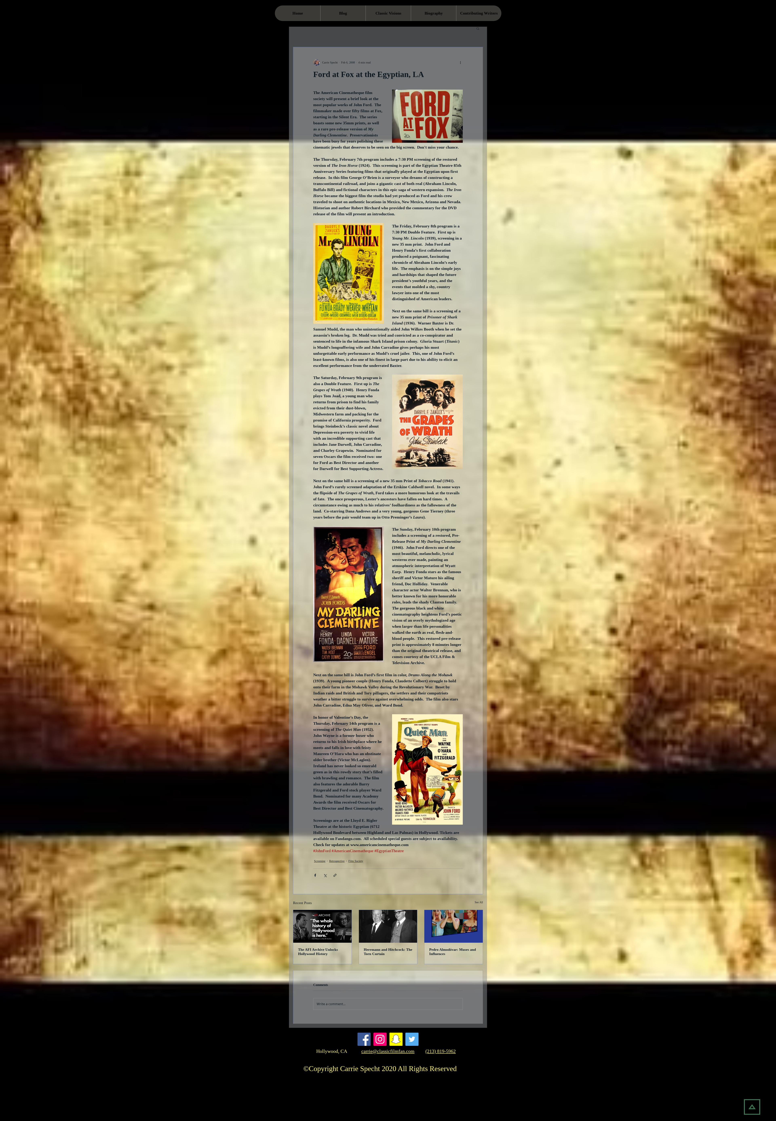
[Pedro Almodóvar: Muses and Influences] (453, 926)
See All (479, 902)
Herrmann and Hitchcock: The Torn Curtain (388, 952)
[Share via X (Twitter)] (325, 875)
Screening (319, 861)
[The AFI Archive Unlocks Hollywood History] (322, 926)
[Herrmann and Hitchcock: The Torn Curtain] (388, 926)
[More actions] (460, 62)
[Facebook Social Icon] (364, 1039)
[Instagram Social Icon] (380, 1039)
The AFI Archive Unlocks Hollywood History (318, 952)
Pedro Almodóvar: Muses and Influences (452, 952)
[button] (478, 28)
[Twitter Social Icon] (412, 1039)
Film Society (355, 861)
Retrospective (337, 861)
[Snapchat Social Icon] (396, 1039)
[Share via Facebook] (315, 875)
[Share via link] (335, 875)
